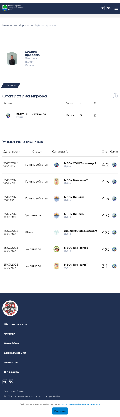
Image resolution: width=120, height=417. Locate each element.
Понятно (60, 411)
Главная (7, 25)
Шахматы (10, 85)
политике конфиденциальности (81, 404)
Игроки (24, 25)
